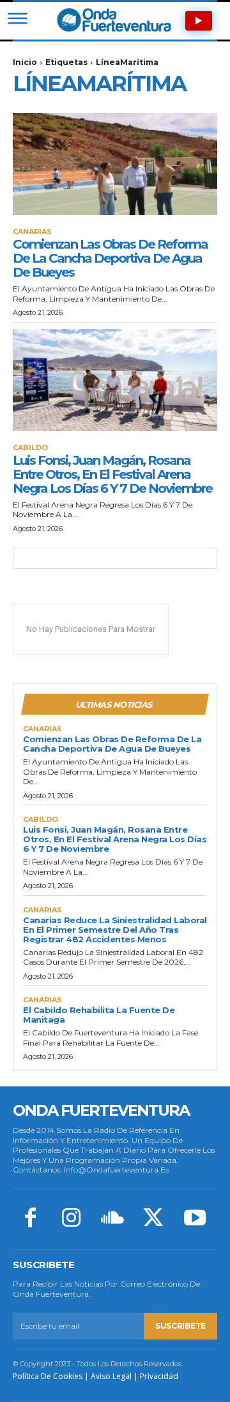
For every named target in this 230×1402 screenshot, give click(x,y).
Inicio (25, 62)
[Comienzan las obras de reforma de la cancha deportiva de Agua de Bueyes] (115, 164)
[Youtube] (195, 1219)
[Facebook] (30, 1219)
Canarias (32, 232)
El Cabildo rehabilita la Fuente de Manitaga (98, 1015)
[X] (153, 1219)
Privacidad (159, 1376)
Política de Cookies (47, 1376)
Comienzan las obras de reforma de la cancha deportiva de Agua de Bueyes (110, 258)
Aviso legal (111, 1376)
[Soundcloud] (112, 1219)
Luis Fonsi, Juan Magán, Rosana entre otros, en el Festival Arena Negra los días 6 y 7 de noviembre (112, 474)
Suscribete (180, 1326)
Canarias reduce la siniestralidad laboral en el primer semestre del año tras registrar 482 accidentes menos (115, 929)
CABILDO (30, 448)
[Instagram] (71, 1219)
